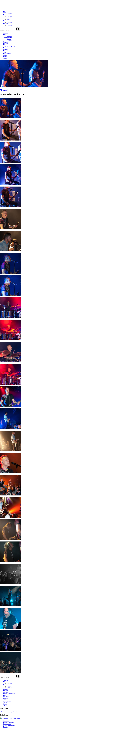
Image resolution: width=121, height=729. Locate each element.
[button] (18, 29)
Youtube (18, 711)
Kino (14, 711)
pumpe (11, 711)
